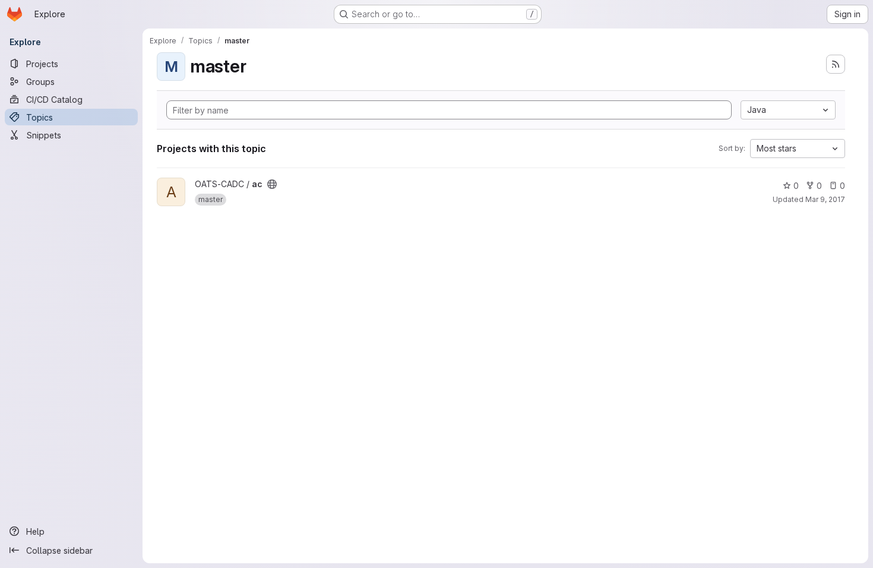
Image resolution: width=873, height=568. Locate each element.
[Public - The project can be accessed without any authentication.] (272, 184)
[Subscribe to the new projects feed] (835, 64)
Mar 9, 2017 (825, 199)
